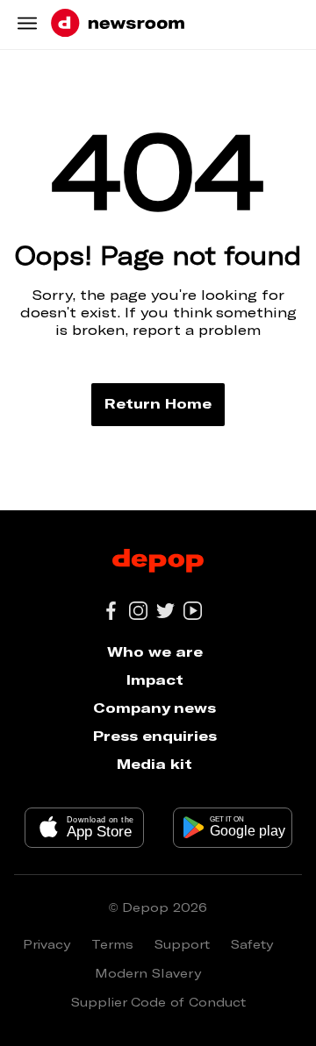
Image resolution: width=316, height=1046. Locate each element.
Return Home (158, 403)
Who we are (155, 651)
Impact (154, 679)
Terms (112, 943)
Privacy (46, 943)
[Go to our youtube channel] (192, 610)
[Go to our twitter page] (165, 610)
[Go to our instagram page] (138, 610)
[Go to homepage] (117, 24)
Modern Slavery (148, 972)
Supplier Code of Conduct (158, 1001)
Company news (154, 707)
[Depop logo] (158, 562)
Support (182, 943)
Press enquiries (155, 735)
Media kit (154, 763)
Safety (252, 943)
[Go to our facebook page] (111, 610)
